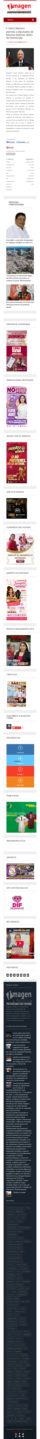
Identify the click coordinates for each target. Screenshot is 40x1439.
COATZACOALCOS (24, 1228)
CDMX (23, 1218)
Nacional (18, 1351)
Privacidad (9, 1431)
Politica (9, 1382)
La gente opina (12, 1325)
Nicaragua (26, 1358)
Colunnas (10, 1264)
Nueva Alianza (11, 1361)
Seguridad (17, 1408)
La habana (23, 1325)
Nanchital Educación (13, 1358)
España (13, 1291)
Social (25, 1408)
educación (10, 1285)
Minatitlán (27, 1335)
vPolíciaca (21, 1415)
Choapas (20, 1221)
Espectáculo (22, 1291)
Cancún (16, 1218)
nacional (10, 1351)
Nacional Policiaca (12, 1355)
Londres (26, 1331)
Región (23, 1395)
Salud (9, 1408)
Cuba (18, 1271)
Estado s (23, 1308)
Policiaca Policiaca (21, 1375)
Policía (15, 1368)
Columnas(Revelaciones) (15, 1261)
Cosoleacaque (11, 1268)
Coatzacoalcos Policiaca (14, 1231)
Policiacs (19, 1378)
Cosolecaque (23, 1268)
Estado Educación (12, 1301)
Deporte (19, 1278)
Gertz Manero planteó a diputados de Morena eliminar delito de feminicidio (19, 33)
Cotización (10, 1271)
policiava (27, 1378)
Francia (16, 1315)
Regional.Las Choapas (14, 1405)
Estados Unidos (20, 1311)
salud (25, 1405)
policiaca (22, 1368)
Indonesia (22, 1318)
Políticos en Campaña (14, 1385)
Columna (18, 1241)
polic (8, 1368)
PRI (8, 1388)
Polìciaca (10, 1375)
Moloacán (10, 1341)
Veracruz (20, 1412)
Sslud (9, 1412)
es (8, 1291)
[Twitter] (23, 1434)
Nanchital (24, 1355)
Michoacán (17, 1335)
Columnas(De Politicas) (14, 1254)
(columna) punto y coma (14, 1208)
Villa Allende (11, 1415)
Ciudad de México (12, 1224)
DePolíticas (10, 1278)
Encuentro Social (24, 1288)
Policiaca (10, 1372)
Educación (19, 1285)
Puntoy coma (11, 1392)
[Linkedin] (19, 1436)
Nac (26, 1348)
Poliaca (27, 1365)
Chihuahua (10, 1221)
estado (9, 1298)
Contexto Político (21, 1264)
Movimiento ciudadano (14, 1348)
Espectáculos (22, 1295)
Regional (10, 1398)
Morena (9, 1345)
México (9, 1335)
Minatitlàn (10, 1338)
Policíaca (18, 1372)
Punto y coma (16, 1388)
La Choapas (22, 1321)
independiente (12, 1318)
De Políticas (10, 1275)
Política (16, 1382)
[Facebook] (19, 1434)
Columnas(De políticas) (14, 1258)
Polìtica (24, 1382)
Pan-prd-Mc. (19, 1365)
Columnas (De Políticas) (14, 1248)
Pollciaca (26, 1385)
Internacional (11, 1321)
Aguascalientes (21, 1214)
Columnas (27, 1241)
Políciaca (26, 1372)
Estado (16, 1298)
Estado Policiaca (12, 1308)
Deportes (10, 1281)
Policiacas (10, 1378)
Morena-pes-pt (19, 1345)
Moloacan (19, 1338)
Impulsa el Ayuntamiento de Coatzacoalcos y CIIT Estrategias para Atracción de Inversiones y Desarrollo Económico (18, 1061)
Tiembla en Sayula (19, 1192)
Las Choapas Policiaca (14, 1331)
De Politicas (26, 1271)
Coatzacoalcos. (12, 1234)
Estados (9, 1311)
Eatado (18, 1281)
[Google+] (15, 1436)
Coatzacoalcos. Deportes (15, 1238)
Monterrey (19, 1341)
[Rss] (15, 1434)
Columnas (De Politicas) (14, 1244)
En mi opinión (11, 1288)
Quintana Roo (22, 1392)
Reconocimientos (12, 1395)
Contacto (22, 1431)
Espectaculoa (11, 1295)
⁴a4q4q (27, 1208)
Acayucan (10, 1211)
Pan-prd (9, 1365)
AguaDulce (10, 1214)
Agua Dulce (19, 1211)
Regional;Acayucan (21, 1398)
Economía (26, 1281)
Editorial (16, 1431)
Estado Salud (25, 1301)
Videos (28, 1412)
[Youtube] (23, 1436)
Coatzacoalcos (11, 1228)
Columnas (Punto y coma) (15, 1251)
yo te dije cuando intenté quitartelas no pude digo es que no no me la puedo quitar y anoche (18, 1419)
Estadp (9, 1315)
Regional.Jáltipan (12, 1402)
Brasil (9, 1218)
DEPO (19, 1275)
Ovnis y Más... (23, 1361)
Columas (10, 1241)
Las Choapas (11, 1328)
